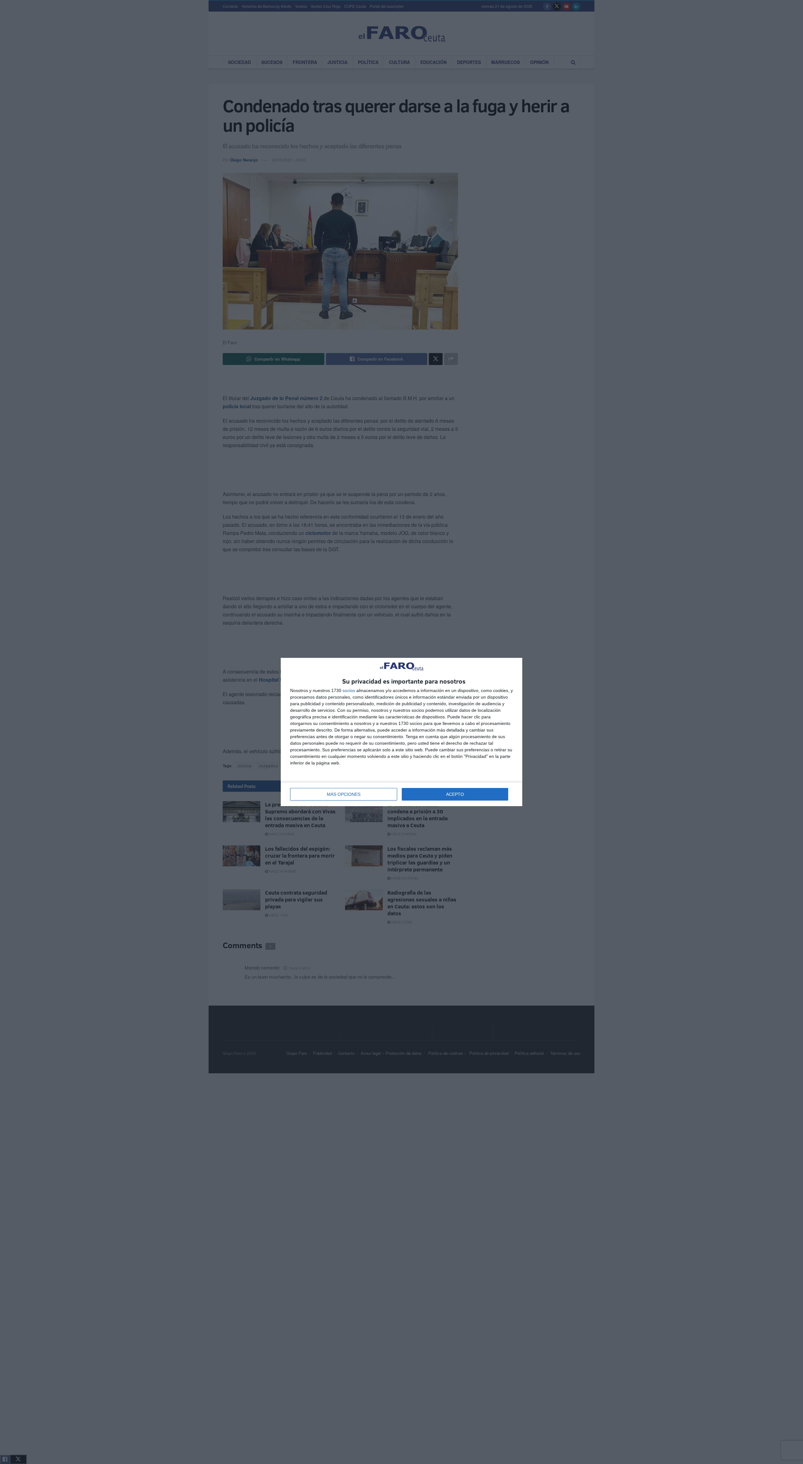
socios (349, 690)
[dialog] (401, 732)
